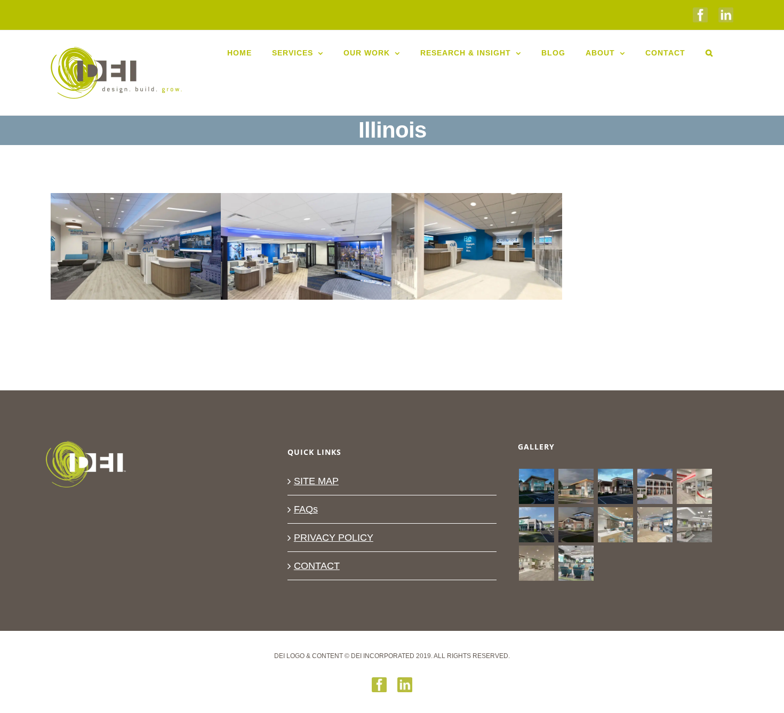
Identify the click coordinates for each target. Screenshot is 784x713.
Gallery (136, 230)
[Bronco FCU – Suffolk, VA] (575, 563)
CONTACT (317, 565)
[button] (709, 52)
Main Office (269, 274)
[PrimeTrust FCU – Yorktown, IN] (615, 525)
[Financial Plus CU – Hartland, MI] (536, 486)
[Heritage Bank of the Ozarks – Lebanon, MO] (536, 563)
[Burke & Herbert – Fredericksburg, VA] (654, 525)
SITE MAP (316, 481)
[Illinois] (306, 246)
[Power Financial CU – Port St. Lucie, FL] (694, 486)
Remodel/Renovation (327, 274)
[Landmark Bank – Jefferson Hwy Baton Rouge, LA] (654, 486)
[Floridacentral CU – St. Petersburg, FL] (694, 525)
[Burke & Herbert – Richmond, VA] (575, 525)
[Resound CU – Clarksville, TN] (615, 486)
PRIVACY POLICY (333, 537)
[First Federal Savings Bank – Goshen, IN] (536, 525)
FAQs (306, 509)
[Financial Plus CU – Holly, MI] (575, 486)
